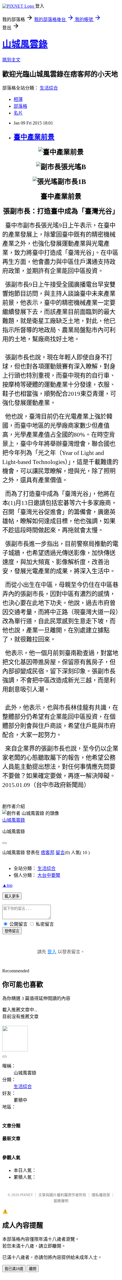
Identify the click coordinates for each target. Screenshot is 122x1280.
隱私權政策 (101, 1195)
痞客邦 (47, 852)
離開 (32, 1269)
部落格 (20, 106)
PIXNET (26, 1195)
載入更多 (12, 896)
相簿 (18, 99)
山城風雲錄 (25, 44)
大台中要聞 (48, 875)
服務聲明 (61, 1201)
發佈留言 (12, 931)
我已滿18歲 (14, 1269)
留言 (60, 852)
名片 (18, 113)
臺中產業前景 (34, 137)
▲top (7, 885)
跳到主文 (11, 59)
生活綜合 (49, 88)
